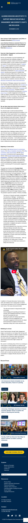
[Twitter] (12, 515)
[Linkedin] (19, 515)
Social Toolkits (7, 490)
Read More (4, 389)
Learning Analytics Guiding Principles (13, 488)
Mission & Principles (9, 465)
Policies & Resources (9, 485)
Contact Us (6, 468)
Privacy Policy (7, 481)
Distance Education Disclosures (12, 483)
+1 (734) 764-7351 (5, 511)
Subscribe (6, 470)
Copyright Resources (9, 491)
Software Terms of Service (10, 486)
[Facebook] (8, 515)
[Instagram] (16, 515)
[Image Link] (14, 378)
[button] (2, 7)
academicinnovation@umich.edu (9, 509)
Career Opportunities (9, 467)
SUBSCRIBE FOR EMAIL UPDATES (14, 452)
